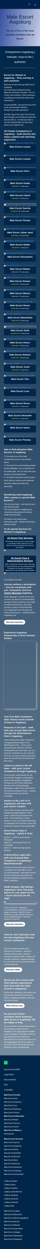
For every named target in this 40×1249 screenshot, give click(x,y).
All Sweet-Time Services (20, 538)
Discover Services (14, 622)
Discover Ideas (13, 970)
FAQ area (21, 1031)
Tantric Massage (13, 593)
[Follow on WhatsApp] (6, 1062)
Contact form (12, 1042)
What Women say (14, 1006)
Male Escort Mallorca (12, 1130)
